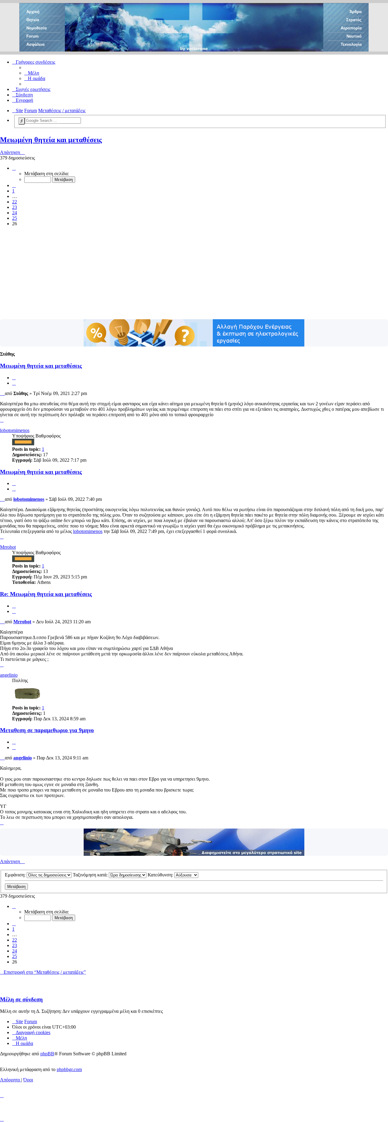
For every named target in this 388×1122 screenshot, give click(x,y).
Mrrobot (8, 547)
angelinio (9, 675)
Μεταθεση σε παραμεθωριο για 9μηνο (47, 730)
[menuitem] (31, 72)
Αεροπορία (351, 28)
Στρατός (354, 20)
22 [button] (14, 201)
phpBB (47, 1053)
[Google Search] (21, 121)
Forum (32, 36)
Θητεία (32, 20)
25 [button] (14, 218)
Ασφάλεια (35, 44)
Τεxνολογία (351, 44)
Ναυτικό (354, 36)
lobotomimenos (14, 430)
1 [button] (13, 190)
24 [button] (14, 212)
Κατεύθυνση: (161, 874)
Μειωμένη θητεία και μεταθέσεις (51, 140)
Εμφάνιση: (16, 874)
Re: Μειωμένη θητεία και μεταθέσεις (46, 594)
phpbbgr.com (69, 1069)
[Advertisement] (194, 273)
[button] (14, 168)
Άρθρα (356, 11)
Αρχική (32, 11)
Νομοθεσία (36, 28)
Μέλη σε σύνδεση (21, 999)
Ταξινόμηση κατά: (91, 874)
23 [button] (14, 207)
